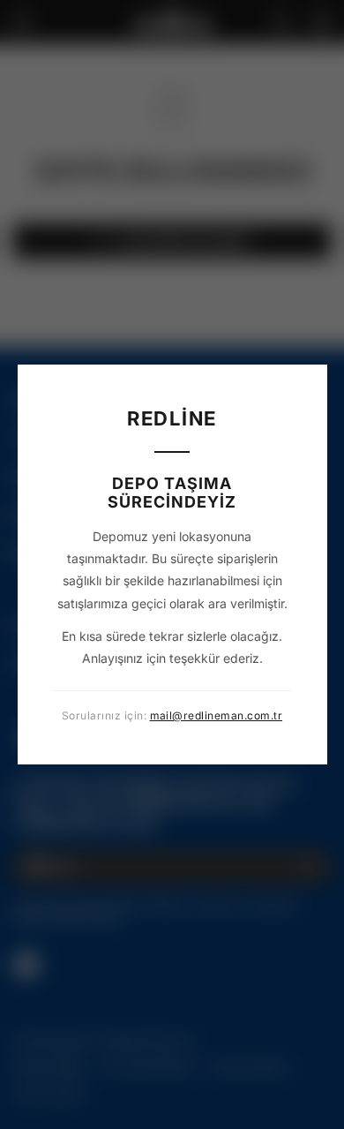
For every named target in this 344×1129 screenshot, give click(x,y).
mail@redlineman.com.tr (216, 715)
